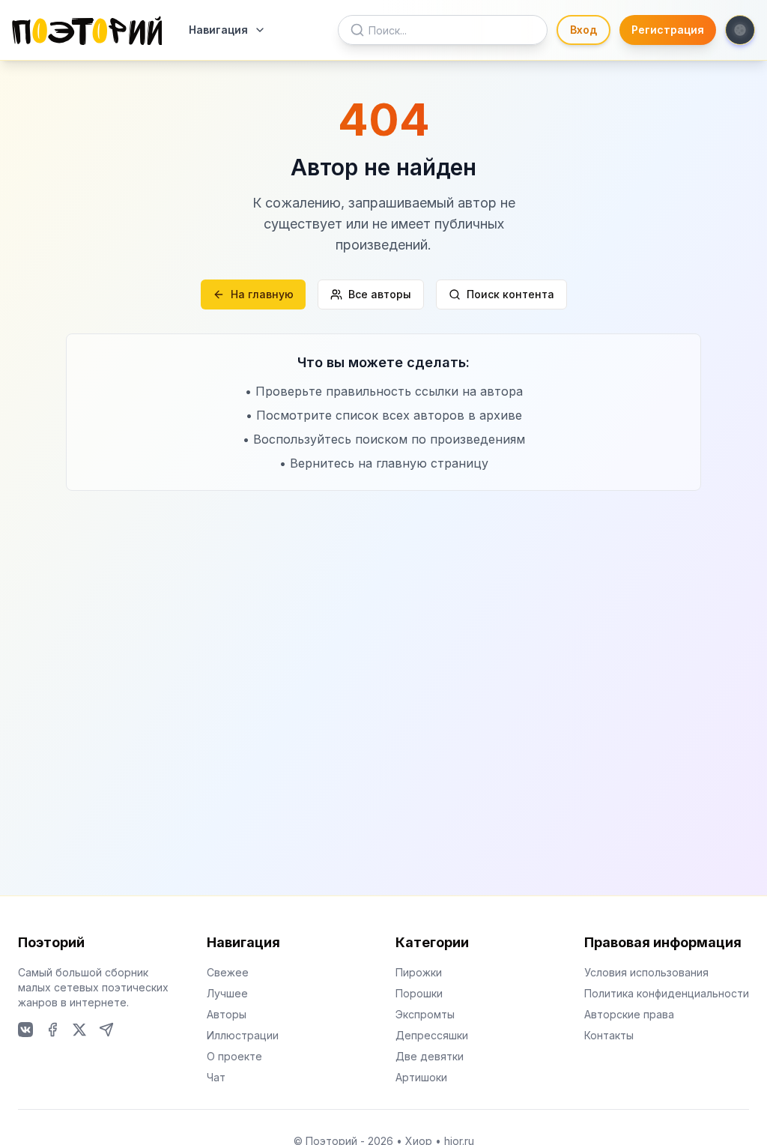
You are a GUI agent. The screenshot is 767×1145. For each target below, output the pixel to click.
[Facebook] (52, 1029)
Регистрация (667, 29)
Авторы (226, 1014)
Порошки (419, 993)
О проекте (234, 1056)
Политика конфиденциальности (666, 993)
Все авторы (379, 294)
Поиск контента (510, 294)
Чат (216, 1077)
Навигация (218, 29)
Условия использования (646, 972)
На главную (262, 294)
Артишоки (421, 1077)
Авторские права (629, 1014)
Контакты (609, 1035)
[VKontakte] (25, 1029)
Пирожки (418, 972)
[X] (79, 1029)
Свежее (228, 972)
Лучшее (227, 993)
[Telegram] (106, 1029)
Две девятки (429, 1056)
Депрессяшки (431, 1035)
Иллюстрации (243, 1035)
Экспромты (425, 1014)
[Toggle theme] (740, 30)
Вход (583, 29)
